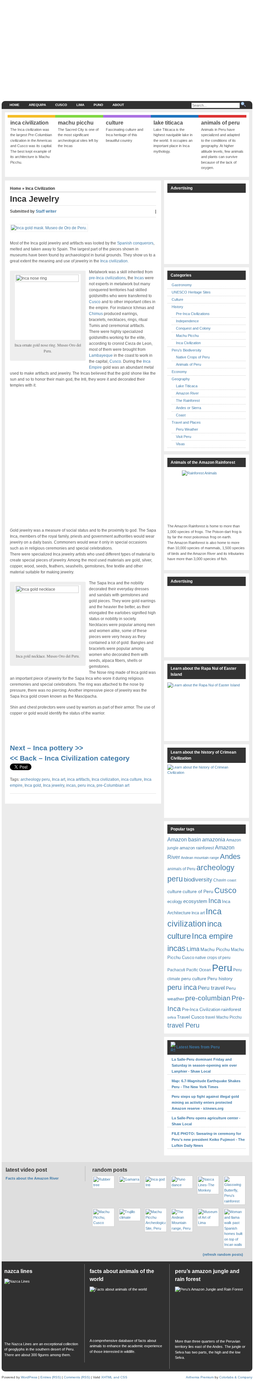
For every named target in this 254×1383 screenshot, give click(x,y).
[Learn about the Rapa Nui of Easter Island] (206, 708)
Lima (80, 105)
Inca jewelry (53, 785)
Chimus (96, 313)
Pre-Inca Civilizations (193, 314)
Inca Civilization (40, 188)
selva (171, 1017)
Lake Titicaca (186, 386)
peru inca (86, 785)
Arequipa (37, 105)
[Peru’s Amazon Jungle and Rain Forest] (212, 1311)
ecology (174, 901)
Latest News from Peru (198, 1047)
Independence (187, 321)
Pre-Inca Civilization (201, 1009)
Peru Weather (187, 429)
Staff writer (46, 211)
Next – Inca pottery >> (46, 748)
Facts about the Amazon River (32, 1178)
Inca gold (32, 785)
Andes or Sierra (188, 408)
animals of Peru (181, 869)
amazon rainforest (197, 847)
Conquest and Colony (193, 328)
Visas (180, 444)
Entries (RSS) (50, 1377)
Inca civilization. (114, 261)
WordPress (29, 1377)
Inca (214, 900)
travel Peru (183, 1025)
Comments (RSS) (77, 1377)
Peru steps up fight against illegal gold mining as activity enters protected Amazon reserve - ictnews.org (205, 1102)
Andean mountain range (200, 858)
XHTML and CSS (114, 1377)
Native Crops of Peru (193, 357)
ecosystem (195, 901)
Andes (230, 856)
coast (231, 880)
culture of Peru (198, 891)
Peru (222, 967)
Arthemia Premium (200, 1377)
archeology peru (35, 779)
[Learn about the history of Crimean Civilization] (206, 789)
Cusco (61, 105)
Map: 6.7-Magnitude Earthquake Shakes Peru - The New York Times (206, 1084)
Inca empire (212, 935)
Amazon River (187, 393)
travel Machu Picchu (223, 1017)
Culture (177, 299)
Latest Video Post (26, 1170)
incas (71, 785)
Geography (181, 379)
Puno (98, 105)
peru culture (193, 978)
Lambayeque (101, 355)
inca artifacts (78, 779)
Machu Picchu (187, 336)
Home (15, 105)
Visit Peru (183, 437)
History (177, 307)
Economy (179, 372)
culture (174, 891)
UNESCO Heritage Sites (191, 292)
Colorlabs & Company (235, 1377)
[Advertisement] (155, 49)
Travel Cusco (190, 1017)
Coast (181, 415)
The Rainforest (188, 400)
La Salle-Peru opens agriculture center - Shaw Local (206, 1121)
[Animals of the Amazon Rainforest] (206, 495)
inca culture (131, 779)
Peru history (220, 978)
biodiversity (198, 879)
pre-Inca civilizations (107, 278)
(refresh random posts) (223, 1254)
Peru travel (211, 987)
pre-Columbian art (113, 785)
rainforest (231, 1009)
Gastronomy (182, 285)
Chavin (219, 880)
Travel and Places (186, 422)
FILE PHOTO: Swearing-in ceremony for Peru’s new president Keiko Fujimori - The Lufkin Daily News (208, 1139)
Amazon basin (184, 839)
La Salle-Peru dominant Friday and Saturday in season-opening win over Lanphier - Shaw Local (204, 1065)
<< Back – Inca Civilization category (71, 758)
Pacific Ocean (198, 970)
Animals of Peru (188, 364)
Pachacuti (176, 970)
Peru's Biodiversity (186, 350)
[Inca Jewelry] (50, 228)
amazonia (213, 839)
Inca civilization (105, 779)
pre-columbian (208, 998)
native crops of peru (213, 957)
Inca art (58, 779)
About (118, 105)
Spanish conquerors (135, 243)
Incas (138, 278)
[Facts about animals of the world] (127, 1311)
